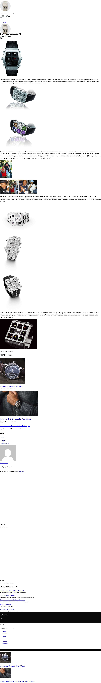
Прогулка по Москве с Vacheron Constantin (12, 600)
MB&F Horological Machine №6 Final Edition (15, 419)
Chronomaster (4, 463)
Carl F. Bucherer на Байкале (8, 595)
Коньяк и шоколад (5, 605)
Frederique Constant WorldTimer (11, 387)
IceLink (3, 441)
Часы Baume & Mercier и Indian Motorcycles (15, 426)
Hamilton (4, 440)
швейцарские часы (6, 443)
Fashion (3, 439)
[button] (13, 13)
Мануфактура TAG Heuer (7, 609)
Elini (3, 437)
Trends (1, 29)
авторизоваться (21, 471)
